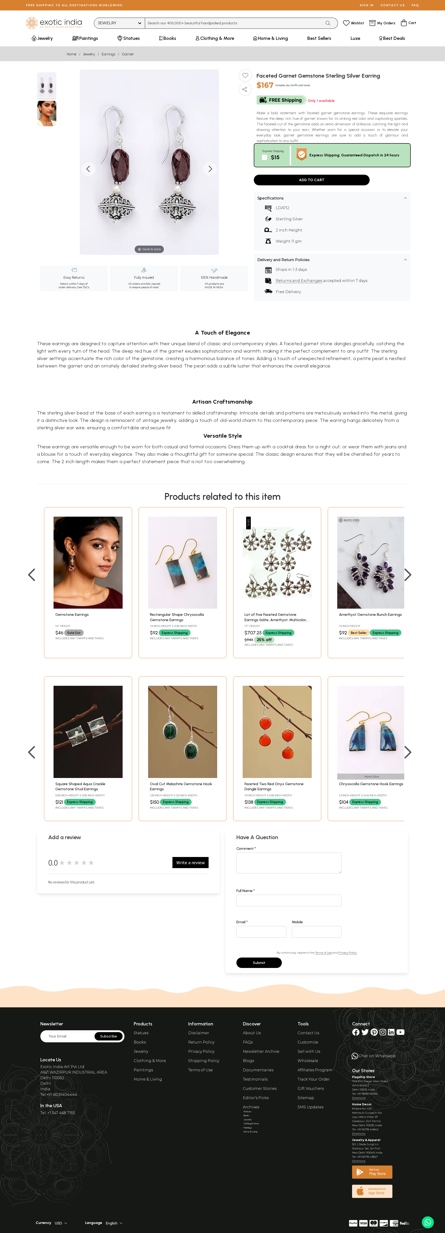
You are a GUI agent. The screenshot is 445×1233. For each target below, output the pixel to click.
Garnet (128, 54)
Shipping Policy (203, 1061)
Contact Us (308, 1033)
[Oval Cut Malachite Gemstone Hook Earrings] (182, 777)
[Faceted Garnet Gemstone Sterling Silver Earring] (46, 85)
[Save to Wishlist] (245, 77)
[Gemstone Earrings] (88, 607)
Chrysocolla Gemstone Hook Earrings (371, 784)
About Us (252, 1033)
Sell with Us (309, 1051)
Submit (259, 963)
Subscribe (108, 1036)
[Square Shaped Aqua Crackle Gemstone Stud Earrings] (88, 777)
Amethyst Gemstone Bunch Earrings (370, 614)
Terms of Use (323, 952)
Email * (242, 922)
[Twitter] (365, 1033)
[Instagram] (383, 1033)
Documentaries (258, 1070)
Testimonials (255, 1079)
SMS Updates (310, 1107)
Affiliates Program (315, 1070)
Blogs (248, 1061)
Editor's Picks (256, 1098)
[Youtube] (400, 1033)
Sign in (367, 5)
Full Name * (245, 890)
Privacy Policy (347, 952)
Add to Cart (311, 180)
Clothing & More (150, 1061)
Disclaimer (198, 1033)
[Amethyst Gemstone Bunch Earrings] (371, 607)
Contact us (393, 5)
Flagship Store (363, 1077)
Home (71, 54)
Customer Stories (260, 1088)
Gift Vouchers (311, 1088)
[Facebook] (355, 1033)
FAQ (415, 5)
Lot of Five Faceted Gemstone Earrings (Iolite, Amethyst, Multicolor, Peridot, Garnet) (276, 619)
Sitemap (306, 1098)
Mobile (297, 922)
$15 (275, 157)
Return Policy (201, 1042)
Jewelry (89, 54)
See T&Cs (83, 287)
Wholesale (308, 1061)
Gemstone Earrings (72, 614)
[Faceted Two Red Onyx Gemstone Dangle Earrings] (277, 777)
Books (140, 1042)
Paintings (143, 1070)
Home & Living (148, 1079)
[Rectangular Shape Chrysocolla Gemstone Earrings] (182, 607)
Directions (358, 1098)
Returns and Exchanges (299, 280)
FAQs (248, 1042)
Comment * (246, 848)
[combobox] (233, 23)
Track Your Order (314, 1079)
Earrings (108, 54)
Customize (308, 1042)
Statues (141, 1033)
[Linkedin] (391, 1033)
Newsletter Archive (261, 1051)
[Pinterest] (374, 1033)
